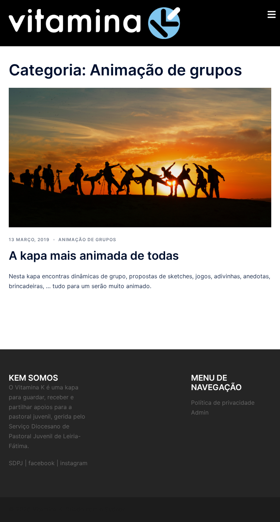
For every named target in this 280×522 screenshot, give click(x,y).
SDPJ (16, 463)
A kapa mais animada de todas (94, 255)
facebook (41, 463)
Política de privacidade (222, 402)
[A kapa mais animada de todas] (140, 157)
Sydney (115, 509)
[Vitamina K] (94, 22)
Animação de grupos (87, 239)
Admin (200, 412)
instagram (74, 463)
